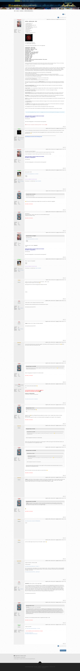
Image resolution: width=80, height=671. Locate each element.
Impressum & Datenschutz (45, 666)
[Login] (65, 1)
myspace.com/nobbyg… (21, 181)
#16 (65, 425)
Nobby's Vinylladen (38, 268)
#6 (65, 211)
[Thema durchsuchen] (65, 14)
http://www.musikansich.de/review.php (31, 633)
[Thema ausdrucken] (63, 14)
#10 (65, 300)
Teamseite (39, 666)
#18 (65, 477)
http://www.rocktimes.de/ (29, 632)
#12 (65, 342)
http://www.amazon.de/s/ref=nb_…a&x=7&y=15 (32, 571)
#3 (65, 149)
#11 (65, 321)
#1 (65, 19)
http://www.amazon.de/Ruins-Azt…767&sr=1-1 (32, 566)
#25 (65, 624)
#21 (65, 539)
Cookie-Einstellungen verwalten (29, 666)
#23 (65, 581)
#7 (65, 232)
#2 (65, 128)
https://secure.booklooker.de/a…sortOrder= (32, 173)
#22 (65, 560)
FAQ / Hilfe (35, 666)
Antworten (63, 650)
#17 (65, 447)
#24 (65, 602)
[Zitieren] (65, 126)
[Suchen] (63, 1)
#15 (65, 404)
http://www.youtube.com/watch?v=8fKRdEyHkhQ (32, 520)
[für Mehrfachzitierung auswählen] (63, 126)
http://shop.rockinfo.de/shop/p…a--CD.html (33, 628)
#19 (65, 498)
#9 (65, 279)
